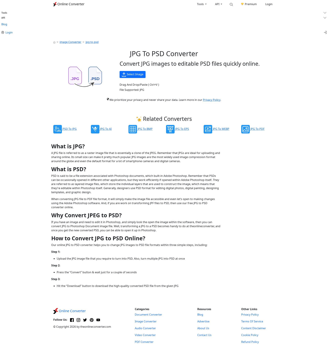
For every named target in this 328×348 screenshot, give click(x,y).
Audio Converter (145, 328)
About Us (203, 328)
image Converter (70, 42)
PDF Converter (144, 342)
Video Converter (145, 335)
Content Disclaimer (253, 328)
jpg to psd (92, 42)
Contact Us (204, 335)
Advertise (203, 321)
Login (268, 4)
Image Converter (146, 321)
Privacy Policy (211, 100)
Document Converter (148, 314)
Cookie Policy (249, 335)
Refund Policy (250, 342)
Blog (4, 24)
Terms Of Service (252, 321)
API (217, 4)
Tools (200, 4)
